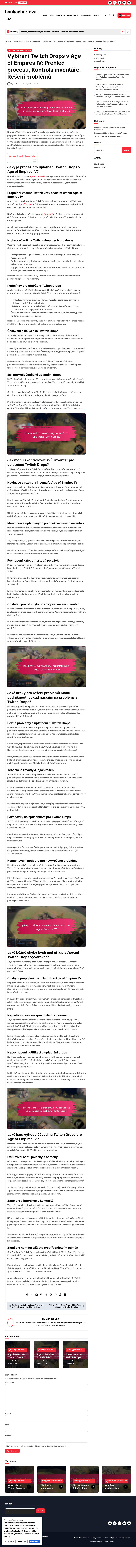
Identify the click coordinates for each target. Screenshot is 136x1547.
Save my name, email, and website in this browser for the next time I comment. (36, 1446)
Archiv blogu (60, 15)
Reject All (22, 1541)
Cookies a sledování (122, 1538)
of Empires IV (47, 214)
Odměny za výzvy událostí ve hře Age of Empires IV (109, 128)
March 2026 (99, 164)
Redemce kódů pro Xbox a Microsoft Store (110, 133)
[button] (128, 32)
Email (8, 1424)
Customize (9, 1541)
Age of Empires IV (37, 176)
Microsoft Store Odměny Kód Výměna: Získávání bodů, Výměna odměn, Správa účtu (113, 95)
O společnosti (86, 15)
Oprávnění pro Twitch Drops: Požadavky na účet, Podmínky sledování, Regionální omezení (112, 77)
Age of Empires (25, 204)
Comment (9, 1383)
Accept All (34, 1541)
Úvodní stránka (47, 15)
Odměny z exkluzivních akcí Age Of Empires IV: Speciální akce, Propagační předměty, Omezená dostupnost (113, 104)
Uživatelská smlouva (81, 1538)
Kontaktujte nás (72, 15)
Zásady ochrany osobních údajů (102, 1538)
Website (8, 1435)
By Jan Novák (15, 84)
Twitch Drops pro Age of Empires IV (19, 50)
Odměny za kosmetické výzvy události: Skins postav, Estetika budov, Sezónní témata (113, 112)
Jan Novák (52, 1318)
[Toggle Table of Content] (33, 160)
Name (8, 1414)
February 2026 (100, 167)
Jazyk (96, 15)
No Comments (39, 84)
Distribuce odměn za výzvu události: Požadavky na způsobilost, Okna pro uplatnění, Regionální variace (109, 86)
